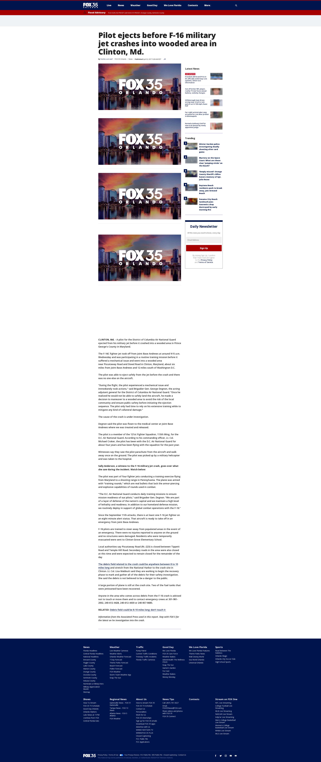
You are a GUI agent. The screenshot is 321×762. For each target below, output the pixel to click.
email (236, 756)
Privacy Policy (206, 260)
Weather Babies (169, 656)
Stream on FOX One (226, 699)
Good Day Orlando (91, 709)
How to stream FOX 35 (145, 703)
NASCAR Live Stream (223, 714)
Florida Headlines (90, 650)
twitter (221, 756)
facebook (216, 756)
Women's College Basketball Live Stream (224, 726)
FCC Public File (142, 739)
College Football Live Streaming (223, 707)
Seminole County (90, 678)
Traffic (139, 647)
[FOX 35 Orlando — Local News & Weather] (91, 5)
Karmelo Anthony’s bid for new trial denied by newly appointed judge (195, 125)
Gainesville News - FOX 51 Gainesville (120, 704)
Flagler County (89, 663)
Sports (219, 647)
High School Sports (223, 662)
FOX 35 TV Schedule (91, 706)
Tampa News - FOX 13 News (119, 709)
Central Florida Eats (91, 721)
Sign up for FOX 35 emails (146, 721)
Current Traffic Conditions (146, 653)
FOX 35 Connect (169, 716)
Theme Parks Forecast (119, 663)
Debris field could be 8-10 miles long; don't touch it (138, 609)
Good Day (168, 647)
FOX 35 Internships (143, 718)
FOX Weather (115, 672)
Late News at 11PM (91, 715)
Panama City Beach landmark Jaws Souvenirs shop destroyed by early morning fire (208, 204)
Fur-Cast (166, 671)
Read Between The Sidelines (223, 651)
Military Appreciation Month (91, 688)
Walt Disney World (196, 656)
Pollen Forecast (116, 669)
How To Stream (89, 703)
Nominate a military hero (93, 684)
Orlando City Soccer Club (225, 659)
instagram (226, 756)
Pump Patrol (141, 650)
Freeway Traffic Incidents (146, 656)
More (207, 5)
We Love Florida (169, 650)
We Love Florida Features (199, 650)
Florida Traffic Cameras (145, 659)
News (131, 59)
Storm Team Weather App (120, 675)
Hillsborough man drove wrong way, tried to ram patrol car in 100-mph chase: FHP (196, 103)
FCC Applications (143, 742)
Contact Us (140, 709)
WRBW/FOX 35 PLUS (144, 733)
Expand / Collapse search (236, 5)
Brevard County (89, 659)
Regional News (118, 699)
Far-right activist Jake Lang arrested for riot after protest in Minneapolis (197, 114)
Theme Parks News (197, 653)
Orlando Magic (221, 656)
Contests (194, 699)
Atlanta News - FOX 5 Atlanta (118, 714)
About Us (141, 699)
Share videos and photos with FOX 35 (173, 712)
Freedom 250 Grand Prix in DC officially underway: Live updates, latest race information (196, 80)
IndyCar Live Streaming (224, 717)
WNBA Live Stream (223, 730)
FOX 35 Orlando (120, 59)
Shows (86, 699)
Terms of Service (205, 262)
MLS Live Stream (222, 733)
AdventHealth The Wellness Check (174, 660)
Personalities (141, 712)
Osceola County (89, 675)
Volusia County (89, 681)
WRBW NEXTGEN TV (144, 730)
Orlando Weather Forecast (120, 656)
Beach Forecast (116, 666)
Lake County (88, 666)
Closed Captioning (143, 736)
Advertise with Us (143, 727)
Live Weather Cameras (119, 650)
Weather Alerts (116, 653)
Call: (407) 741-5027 (171, 703)
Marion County (89, 669)
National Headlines (91, 656)
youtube (231, 756)
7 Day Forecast (116, 659)
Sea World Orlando (196, 659)
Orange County (89, 672)
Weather (114, 647)
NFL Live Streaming (223, 703)
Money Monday (169, 677)
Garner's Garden (169, 668)
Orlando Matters (90, 712)
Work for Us (141, 715)
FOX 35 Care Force (170, 653)
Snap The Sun (115, 678)
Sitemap (86, 692)
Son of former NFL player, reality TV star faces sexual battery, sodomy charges (196, 91)
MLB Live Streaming (223, 711)
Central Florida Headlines (93, 653)
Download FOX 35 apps (145, 724)
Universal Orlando (196, 663)
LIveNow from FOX (91, 718)
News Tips (168, 699)
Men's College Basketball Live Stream (225, 721)
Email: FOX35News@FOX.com (172, 707)
